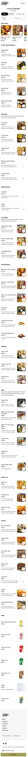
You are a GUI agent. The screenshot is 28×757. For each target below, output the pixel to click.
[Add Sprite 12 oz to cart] (24, 664)
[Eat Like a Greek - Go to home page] (5, 3)
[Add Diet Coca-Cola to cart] (24, 638)
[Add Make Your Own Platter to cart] (21, 33)
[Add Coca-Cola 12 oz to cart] (24, 651)
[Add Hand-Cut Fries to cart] (24, 512)
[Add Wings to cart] (24, 209)
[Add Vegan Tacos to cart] (24, 443)
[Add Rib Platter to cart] (24, 197)
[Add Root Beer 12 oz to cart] (24, 677)
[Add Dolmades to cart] (24, 68)
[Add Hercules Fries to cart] (24, 500)
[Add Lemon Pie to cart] (24, 582)
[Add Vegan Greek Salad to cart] (24, 469)
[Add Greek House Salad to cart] (24, 231)
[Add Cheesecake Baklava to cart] (24, 607)
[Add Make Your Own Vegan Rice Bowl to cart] (24, 418)
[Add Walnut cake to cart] (24, 569)
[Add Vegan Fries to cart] (24, 456)
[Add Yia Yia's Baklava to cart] (24, 531)
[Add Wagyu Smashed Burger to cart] (24, 166)
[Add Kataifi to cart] (24, 595)
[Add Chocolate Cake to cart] (24, 556)
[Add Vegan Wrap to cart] (24, 405)
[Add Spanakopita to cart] (24, 55)
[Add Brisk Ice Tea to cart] (24, 702)
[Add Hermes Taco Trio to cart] (24, 369)
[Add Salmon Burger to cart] (24, 179)
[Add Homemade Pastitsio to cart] (24, 326)
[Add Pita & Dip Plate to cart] (24, 80)
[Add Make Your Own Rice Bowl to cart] (24, 300)
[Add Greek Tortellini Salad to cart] (24, 244)
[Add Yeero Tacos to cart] (24, 356)
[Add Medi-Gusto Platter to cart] (24, 106)
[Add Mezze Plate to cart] (24, 93)
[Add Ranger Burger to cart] (24, 153)
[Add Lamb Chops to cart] (24, 140)
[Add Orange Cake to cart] (24, 543)
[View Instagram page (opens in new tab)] (6, 743)
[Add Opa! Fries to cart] (24, 487)
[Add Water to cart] (24, 689)
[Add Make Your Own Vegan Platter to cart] (24, 431)
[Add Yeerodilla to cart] (24, 313)
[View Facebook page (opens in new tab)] (3, 743)
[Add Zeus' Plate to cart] (24, 128)
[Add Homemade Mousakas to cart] (24, 338)
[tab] (4, 13)
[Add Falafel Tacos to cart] (24, 382)
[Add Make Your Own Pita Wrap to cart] (9, 33)
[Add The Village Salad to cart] (24, 256)
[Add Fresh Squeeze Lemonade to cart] (24, 625)
